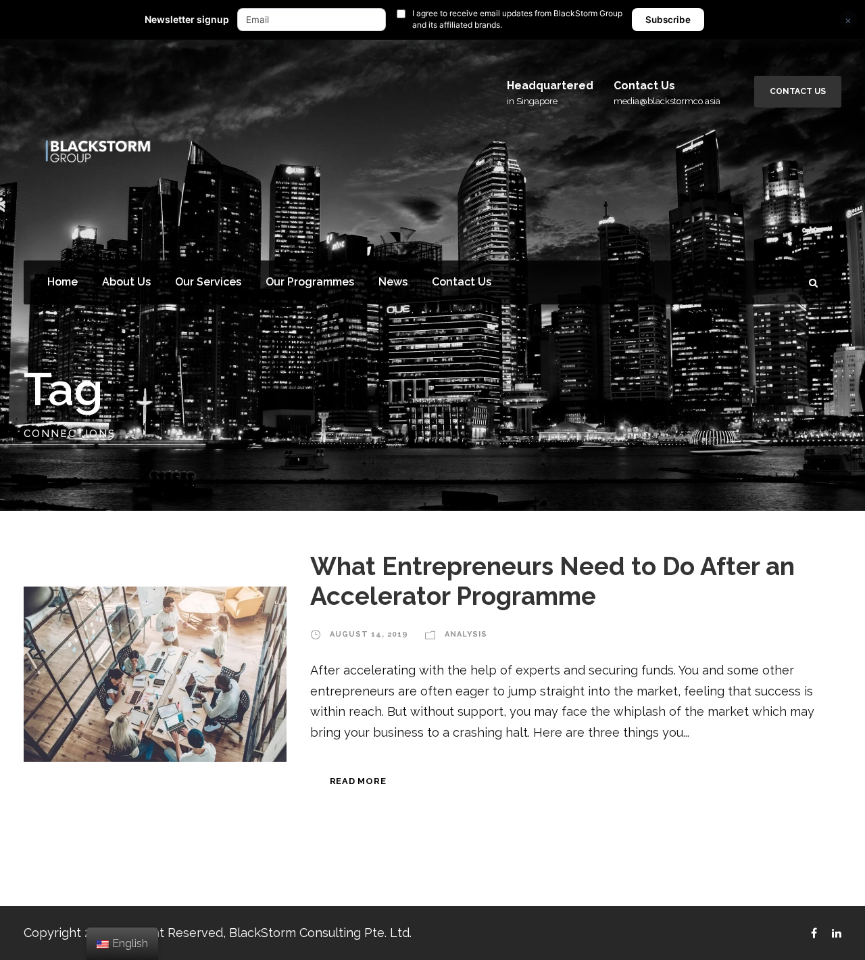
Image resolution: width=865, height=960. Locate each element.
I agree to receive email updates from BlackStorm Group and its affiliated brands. (517, 19)
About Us (126, 281)
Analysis (466, 634)
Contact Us (798, 91)
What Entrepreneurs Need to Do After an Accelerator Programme (552, 581)
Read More (358, 781)
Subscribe (668, 19)
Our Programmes (310, 281)
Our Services (208, 281)
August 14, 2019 (369, 634)
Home (62, 281)
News (392, 281)
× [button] (848, 20)
